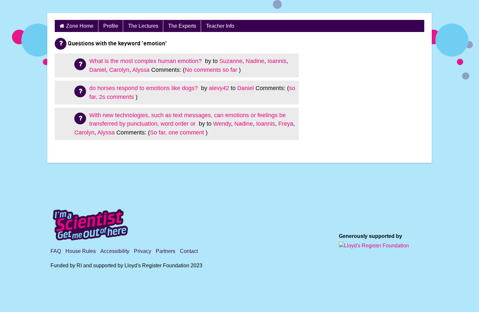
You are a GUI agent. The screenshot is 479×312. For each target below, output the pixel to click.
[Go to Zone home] (85, 6)
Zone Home (80, 26)
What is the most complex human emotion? (146, 61)
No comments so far (211, 70)
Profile (110, 26)
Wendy (222, 123)
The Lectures (143, 26)
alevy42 (219, 88)
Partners (165, 251)
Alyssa (141, 70)
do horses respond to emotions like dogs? (144, 88)
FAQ (56, 251)
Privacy (142, 251)
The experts (182, 26)
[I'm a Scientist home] (92, 222)
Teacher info (220, 26)
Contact (189, 251)
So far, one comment (177, 132)
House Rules (80, 251)
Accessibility (114, 251)
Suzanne (230, 61)
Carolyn (119, 70)
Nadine (255, 61)
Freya (285, 123)
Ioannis (277, 61)
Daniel (97, 70)
